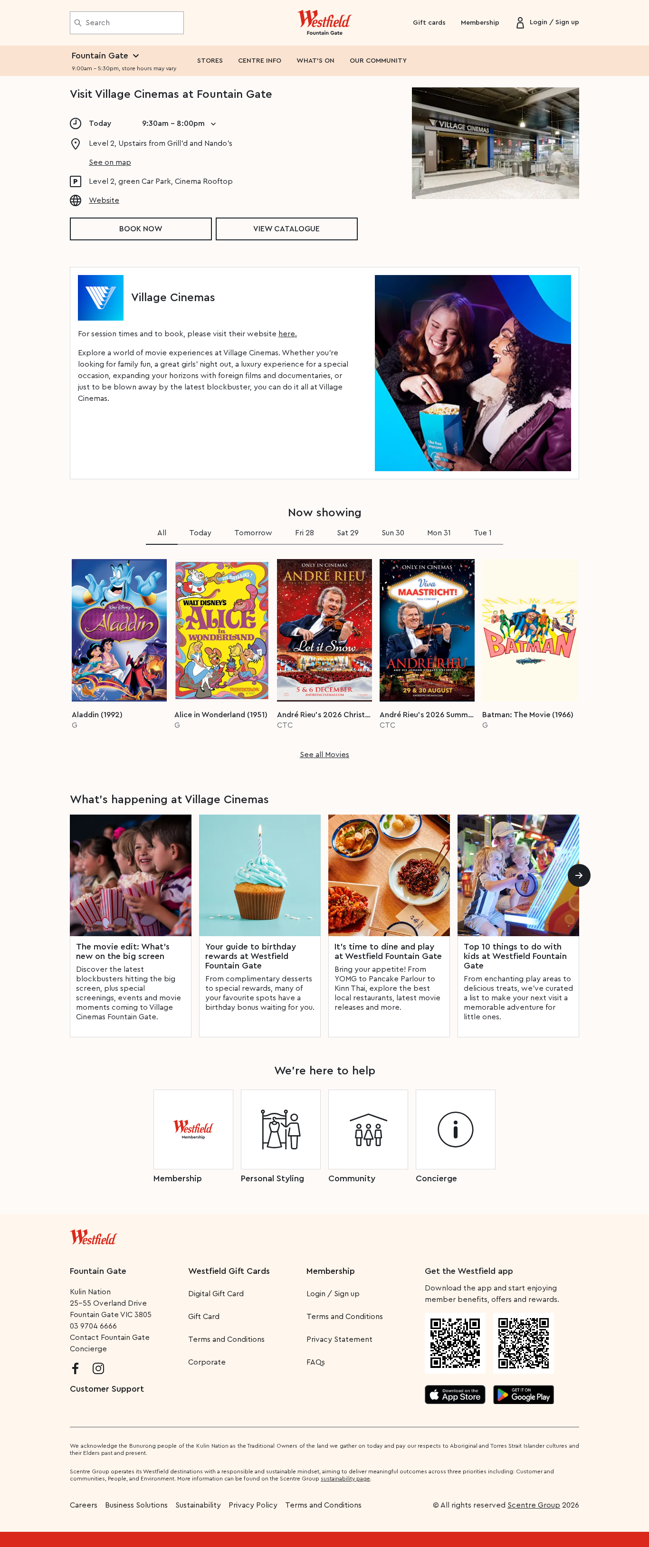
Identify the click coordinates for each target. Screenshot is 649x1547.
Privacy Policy (253, 1505)
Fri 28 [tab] (304, 533)
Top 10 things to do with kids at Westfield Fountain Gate (515, 956)
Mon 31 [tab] (439, 533)
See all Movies (324, 755)
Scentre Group (533, 1505)
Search (98, 23)
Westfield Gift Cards (229, 1271)
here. (287, 334)
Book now (140, 229)
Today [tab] (200, 533)
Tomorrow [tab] (253, 533)
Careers (83, 1505)
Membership (480, 22)
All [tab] (161, 533)
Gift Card (204, 1316)
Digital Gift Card (216, 1294)
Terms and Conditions (226, 1339)
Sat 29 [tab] (348, 533)
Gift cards (429, 22)
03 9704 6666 (93, 1326)
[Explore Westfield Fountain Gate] (324, 23)
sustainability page (345, 1478)
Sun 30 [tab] (393, 533)
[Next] (579, 875)
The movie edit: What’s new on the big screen (123, 951)
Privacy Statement (339, 1339)
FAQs (315, 1362)
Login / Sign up (333, 1294)
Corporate (207, 1362)
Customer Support (107, 1389)
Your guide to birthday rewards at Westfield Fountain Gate (250, 956)
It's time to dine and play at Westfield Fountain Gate (388, 951)
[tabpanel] (324, 656)
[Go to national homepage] (93, 1235)
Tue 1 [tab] (483, 533)
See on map (110, 162)
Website (104, 200)
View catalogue (286, 229)
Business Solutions (136, 1505)
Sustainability (198, 1505)
